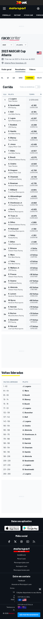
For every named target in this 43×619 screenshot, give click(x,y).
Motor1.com (21, 559)
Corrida (29, 78)
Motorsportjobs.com (21, 562)
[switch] (30, 87)
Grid (20, 78)
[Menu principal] (4, 8)
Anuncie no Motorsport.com (22, 584)
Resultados (20, 69)
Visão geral (6, 69)
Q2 (14, 78)
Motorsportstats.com (22, 570)
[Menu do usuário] (38, 8)
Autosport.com (21, 566)
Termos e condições (14, 607)
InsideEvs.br (21, 555)
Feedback (21, 581)
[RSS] (34, 541)
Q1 (8, 78)
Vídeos (32, 69)
